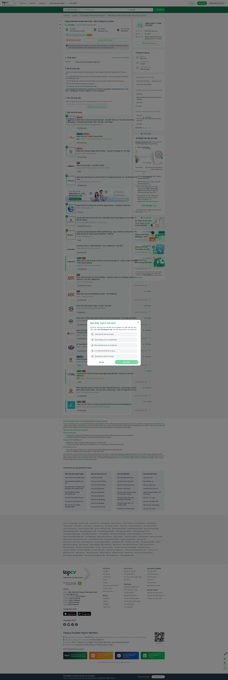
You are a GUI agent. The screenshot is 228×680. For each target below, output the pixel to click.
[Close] (138, 322)
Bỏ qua (101, 362)
